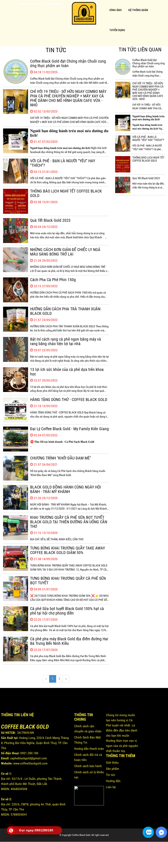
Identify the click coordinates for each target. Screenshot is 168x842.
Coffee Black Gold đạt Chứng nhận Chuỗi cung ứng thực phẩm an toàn (68, 63)
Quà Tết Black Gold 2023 (50, 220)
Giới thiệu (112, 762)
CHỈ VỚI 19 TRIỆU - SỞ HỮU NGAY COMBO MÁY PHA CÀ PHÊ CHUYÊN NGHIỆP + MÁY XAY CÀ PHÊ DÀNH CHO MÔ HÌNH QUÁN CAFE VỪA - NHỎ (68, 98)
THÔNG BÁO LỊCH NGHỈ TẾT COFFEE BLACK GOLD (66, 193)
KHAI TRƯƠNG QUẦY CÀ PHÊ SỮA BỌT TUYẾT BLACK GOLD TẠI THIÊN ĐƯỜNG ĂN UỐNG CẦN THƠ (68, 522)
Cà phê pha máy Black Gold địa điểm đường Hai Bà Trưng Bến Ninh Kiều (69, 641)
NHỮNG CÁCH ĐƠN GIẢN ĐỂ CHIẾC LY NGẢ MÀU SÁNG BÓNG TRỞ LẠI (65, 252)
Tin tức (110, 775)
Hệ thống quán (138, 10)
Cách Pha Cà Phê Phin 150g (53, 279)
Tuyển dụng (117, 30)
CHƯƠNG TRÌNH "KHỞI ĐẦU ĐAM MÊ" (60, 458)
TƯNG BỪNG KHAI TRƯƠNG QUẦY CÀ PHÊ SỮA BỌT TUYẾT (68, 580)
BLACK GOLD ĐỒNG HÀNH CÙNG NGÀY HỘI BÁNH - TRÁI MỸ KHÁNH (65, 489)
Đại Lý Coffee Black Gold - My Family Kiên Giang (69, 428)
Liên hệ (111, 787)
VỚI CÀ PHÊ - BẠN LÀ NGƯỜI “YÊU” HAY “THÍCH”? (62, 163)
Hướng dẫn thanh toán (89, 749)
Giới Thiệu (27, 4)
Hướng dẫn (113, 781)
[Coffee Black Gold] (84, 12)
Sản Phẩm (38, 4)
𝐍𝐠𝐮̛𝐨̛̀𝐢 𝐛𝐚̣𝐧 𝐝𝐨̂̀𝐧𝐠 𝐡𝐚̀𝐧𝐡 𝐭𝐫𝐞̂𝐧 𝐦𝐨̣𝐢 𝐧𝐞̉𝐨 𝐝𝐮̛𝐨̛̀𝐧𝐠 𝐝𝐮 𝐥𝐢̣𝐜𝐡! (69, 133)
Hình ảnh (115, 10)
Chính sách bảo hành (88, 766)
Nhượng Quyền (54, 4)
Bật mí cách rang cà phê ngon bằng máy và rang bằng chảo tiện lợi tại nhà (65, 341)
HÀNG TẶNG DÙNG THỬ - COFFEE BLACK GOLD (68, 399)
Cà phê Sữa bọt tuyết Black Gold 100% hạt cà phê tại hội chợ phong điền (67, 611)
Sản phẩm (112, 769)
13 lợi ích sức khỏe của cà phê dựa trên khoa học (67, 371)
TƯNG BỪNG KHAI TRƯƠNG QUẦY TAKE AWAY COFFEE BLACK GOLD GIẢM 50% (67, 550)
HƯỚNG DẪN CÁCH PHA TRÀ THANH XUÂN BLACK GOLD (65, 311)
